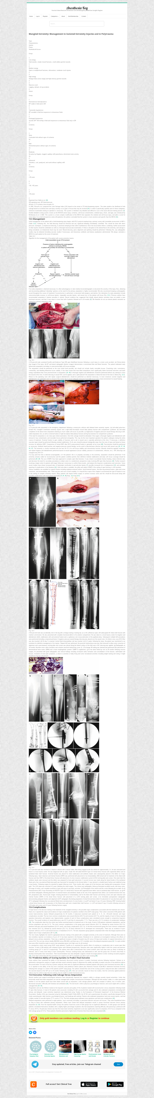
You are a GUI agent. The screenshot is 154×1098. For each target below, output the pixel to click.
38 (124, 446)
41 (67, 983)
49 (69, 372)
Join (118, 1064)
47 (70, 971)
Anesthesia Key (77, 8)
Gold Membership (73, 16)
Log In (38, 16)
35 (65, 475)
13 (114, 465)
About (63, 16)
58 (96, 956)
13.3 (72, 475)
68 (102, 444)
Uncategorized (49, 1072)
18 (67, 372)
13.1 (108, 295)
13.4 (78, 475)
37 (121, 446)
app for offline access (77, 1093)
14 (55, 467)
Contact (84, 16)
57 (32, 448)
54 (29, 448)
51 (117, 217)
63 (88, 208)
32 (113, 461)
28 (36, 459)
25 (39, 1004)
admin (42, 1072)
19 (121, 964)
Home (31, 16)
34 (38, 986)
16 (119, 446)
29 (39, 459)
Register (45, 16)
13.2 (34, 223)
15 (30, 956)
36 (46, 200)
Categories (54, 16)
